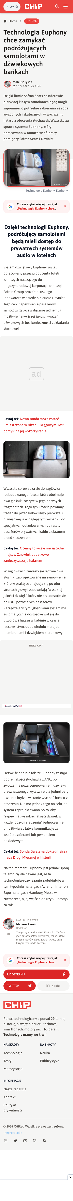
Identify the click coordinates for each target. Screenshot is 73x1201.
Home (13, 21)
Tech (33, 21)
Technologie (12, 1053)
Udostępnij (16, 974)
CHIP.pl (19, 1126)
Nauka (45, 1053)
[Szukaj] (57, 6)
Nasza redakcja (14, 1089)
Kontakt (9, 1097)
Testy (7, 1061)
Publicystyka (49, 1061)
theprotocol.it (12, 1132)
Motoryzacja (13, 1069)
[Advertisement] (36, 675)
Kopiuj (56, 985)
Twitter (13, 985)
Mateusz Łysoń (22, 81)
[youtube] (9, 934)
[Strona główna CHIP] (33, 6)
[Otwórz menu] (66, 7)
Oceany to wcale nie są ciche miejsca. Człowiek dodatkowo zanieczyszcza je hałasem (33, 554)
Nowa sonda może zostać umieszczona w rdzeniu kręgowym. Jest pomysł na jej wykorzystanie (33, 425)
